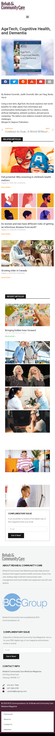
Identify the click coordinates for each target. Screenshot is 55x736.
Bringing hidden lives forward (20, 330)
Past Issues (8, 714)
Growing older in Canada (14, 270)
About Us (7, 719)
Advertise (7, 729)
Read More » (6, 187)
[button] (27, 17)
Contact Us (8, 724)
